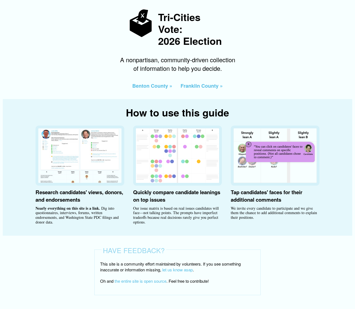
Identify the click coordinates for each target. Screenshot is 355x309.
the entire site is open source (140, 281)
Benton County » (152, 85)
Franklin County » (202, 85)
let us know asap (177, 269)
